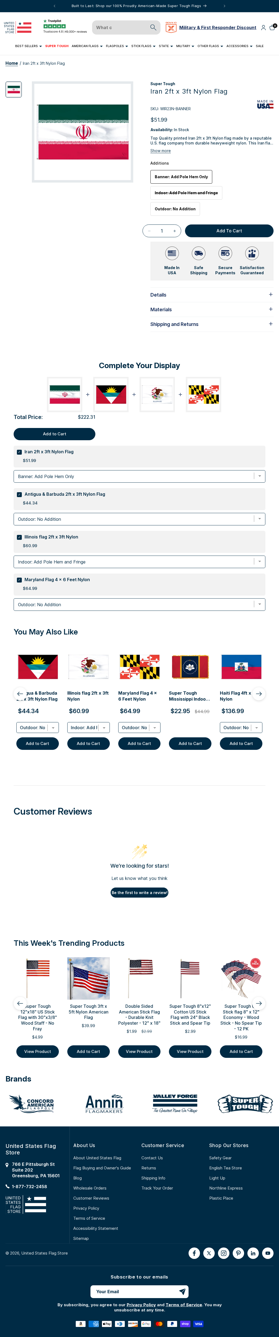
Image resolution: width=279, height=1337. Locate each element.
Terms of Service (89, 1218)
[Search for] (153, 27)
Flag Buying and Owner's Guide (102, 1167)
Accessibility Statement (95, 1228)
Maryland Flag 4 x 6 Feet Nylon (57, 579)
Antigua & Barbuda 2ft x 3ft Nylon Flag (65, 494)
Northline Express (226, 1188)
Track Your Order (157, 1188)
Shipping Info (153, 1178)
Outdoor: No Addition (175, 209)
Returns (148, 1167)
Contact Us (152, 1157)
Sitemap (81, 1238)
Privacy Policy (86, 1208)
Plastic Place (221, 1198)
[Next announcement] (225, 6)
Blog (77, 1178)
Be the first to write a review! (140, 892)
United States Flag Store (44, 1253)
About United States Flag (97, 1157)
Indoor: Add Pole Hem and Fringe (188, 195)
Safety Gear (220, 1157)
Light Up (217, 1178)
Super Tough (162, 83)
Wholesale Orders (90, 1188)
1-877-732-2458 (29, 1186)
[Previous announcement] (54, 6)
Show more (160, 150)
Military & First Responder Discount (217, 27)
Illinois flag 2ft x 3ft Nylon (51, 537)
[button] (28, 46)
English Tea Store (225, 1167)
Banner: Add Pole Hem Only (181, 176)
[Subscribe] (182, 1291)
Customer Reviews (91, 1198)
